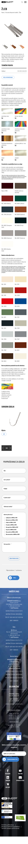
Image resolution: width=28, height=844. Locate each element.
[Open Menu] (25, 2)
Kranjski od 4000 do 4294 (11, 524)
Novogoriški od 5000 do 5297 (12, 527)
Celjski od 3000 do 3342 (11, 522)
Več (2, 118)
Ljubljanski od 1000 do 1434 (11, 517)
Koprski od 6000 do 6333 (11, 529)
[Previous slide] (3, 448)
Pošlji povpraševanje (8, 77)
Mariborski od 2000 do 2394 (12, 520)
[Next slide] (10, 448)
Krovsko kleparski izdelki (12, 12)
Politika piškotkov (7, 825)
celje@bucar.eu (15, 637)
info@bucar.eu (14, 607)
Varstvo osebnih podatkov (10, 826)
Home (2, 12)
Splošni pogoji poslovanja (10, 828)
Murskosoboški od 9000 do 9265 (12, 534)
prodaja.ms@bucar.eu (14, 668)
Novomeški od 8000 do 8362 (12, 532)
